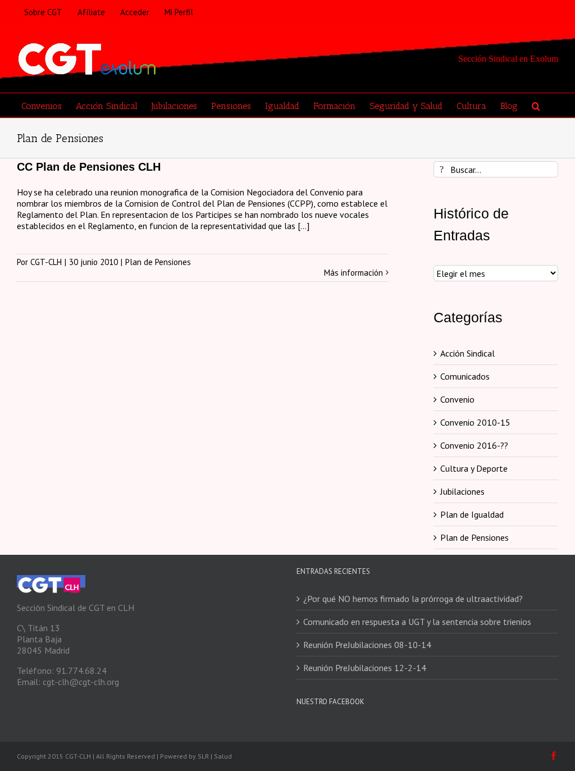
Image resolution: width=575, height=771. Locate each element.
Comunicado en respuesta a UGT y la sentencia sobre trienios (417, 621)
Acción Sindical (467, 353)
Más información (353, 273)
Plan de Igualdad (472, 514)
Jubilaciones (462, 491)
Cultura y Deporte (474, 468)
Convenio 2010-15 (475, 422)
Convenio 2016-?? (474, 445)
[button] (536, 105)
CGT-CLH (46, 262)
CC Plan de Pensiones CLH (89, 167)
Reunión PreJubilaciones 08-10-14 (367, 644)
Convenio (457, 399)
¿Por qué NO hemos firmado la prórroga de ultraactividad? (413, 598)
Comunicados (465, 376)
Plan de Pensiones (158, 262)
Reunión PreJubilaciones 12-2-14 (364, 667)
